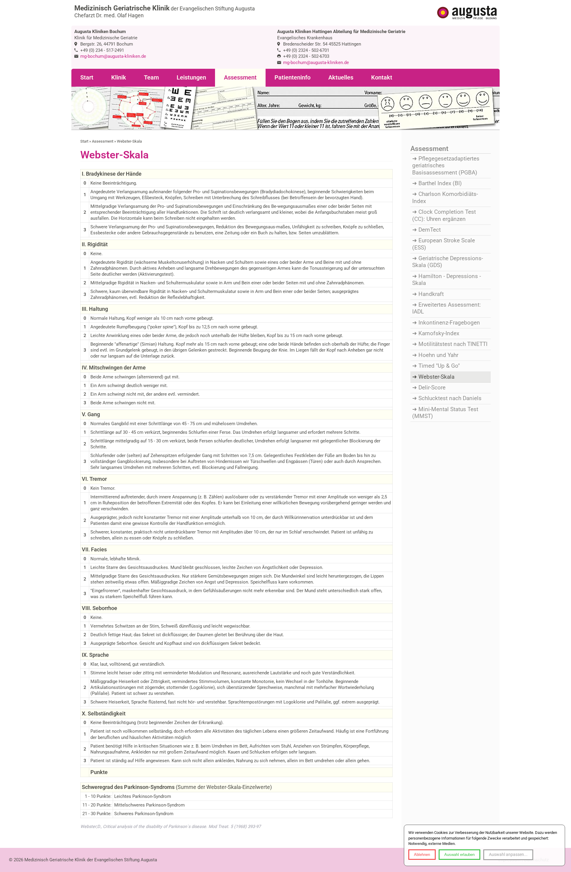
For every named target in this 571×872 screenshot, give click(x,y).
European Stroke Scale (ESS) (443, 244)
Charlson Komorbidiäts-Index (445, 197)
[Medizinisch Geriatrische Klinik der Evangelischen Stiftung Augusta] (467, 13)
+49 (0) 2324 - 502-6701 (306, 50)
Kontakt (381, 77)
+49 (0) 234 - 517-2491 (102, 50)
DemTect (429, 230)
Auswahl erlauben (459, 854)
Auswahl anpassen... (508, 854)
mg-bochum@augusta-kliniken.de (113, 56)
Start (86, 77)
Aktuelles (340, 77)
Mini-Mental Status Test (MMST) (445, 412)
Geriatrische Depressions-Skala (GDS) (447, 262)
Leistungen (191, 77)
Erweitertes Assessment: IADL (446, 308)
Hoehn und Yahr (438, 355)
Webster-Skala (436, 377)
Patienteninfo (292, 77)
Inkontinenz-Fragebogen (449, 322)
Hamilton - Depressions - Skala (446, 279)
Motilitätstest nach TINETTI (452, 344)
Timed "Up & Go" (439, 366)
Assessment (240, 77)
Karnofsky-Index (438, 333)
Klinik (118, 77)
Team (151, 77)
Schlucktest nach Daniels (449, 398)
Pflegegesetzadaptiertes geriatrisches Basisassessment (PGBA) (445, 165)
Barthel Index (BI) (440, 183)
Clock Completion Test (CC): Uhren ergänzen (444, 215)
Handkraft (431, 294)
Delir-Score (431, 387)
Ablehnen (422, 854)
